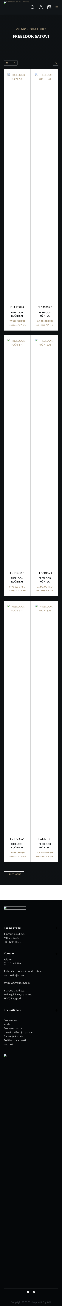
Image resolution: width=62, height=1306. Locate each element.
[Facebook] (28, 1292)
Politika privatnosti (15, 1040)
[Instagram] (34, 1292)
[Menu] (57, 7)
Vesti (7, 1024)
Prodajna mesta (13, 1028)
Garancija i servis (13, 1036)
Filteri (12, 63)
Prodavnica (10, 1020)
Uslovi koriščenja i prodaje (19, 1032)
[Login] (41, 7)
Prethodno (15, 874)
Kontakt (8, 1044)
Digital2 (47, 1302)
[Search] (32, 7)
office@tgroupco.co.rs (17, 983)
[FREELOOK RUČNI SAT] (17, 187)
